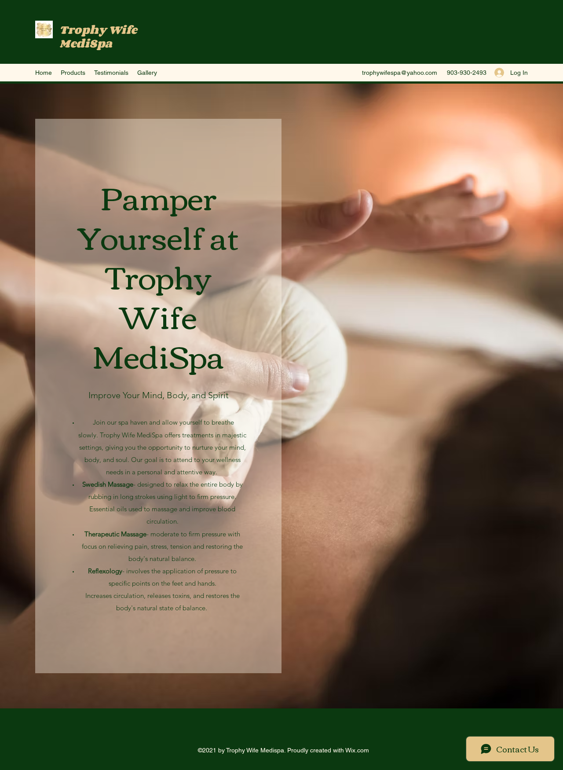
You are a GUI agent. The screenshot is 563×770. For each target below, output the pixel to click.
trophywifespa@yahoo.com (399, 72)
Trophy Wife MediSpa (98, 36)
